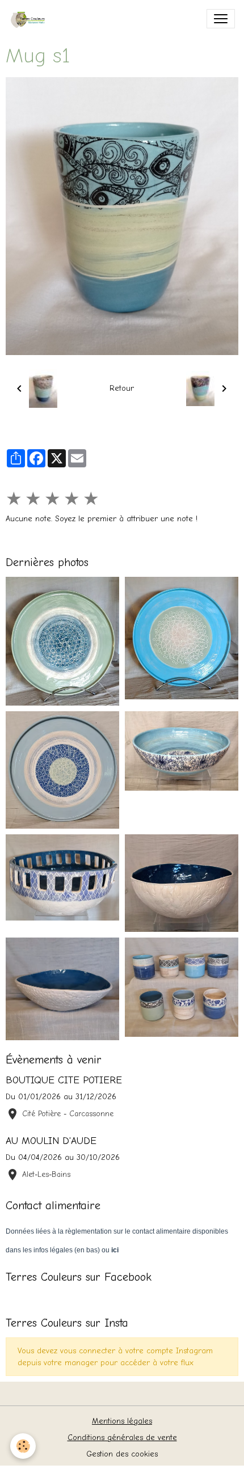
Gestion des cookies (122, 1454)
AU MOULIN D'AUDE (51, 1140)
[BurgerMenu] (221, 18)
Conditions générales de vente (122, 1437)
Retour (122, 388)
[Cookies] (23, 1446)
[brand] (32, 18)
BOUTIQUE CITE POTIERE (64, 1080)
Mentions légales (122, 1421)
